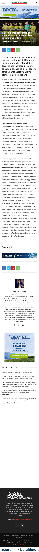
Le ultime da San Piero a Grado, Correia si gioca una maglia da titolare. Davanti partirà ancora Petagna (18, 377)
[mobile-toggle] (3, 2)
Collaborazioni (15, 535)
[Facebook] (4, 50)
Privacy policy (19, 537)
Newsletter (24, 535)
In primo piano (6, 29)
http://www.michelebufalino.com (19, 294)
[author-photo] (19, 288)
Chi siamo (6, 535)
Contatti (31, 535)
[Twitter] (9, 50)
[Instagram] (19, 325)
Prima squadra (20, 29)
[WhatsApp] (18, 50)
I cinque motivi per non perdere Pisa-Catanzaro (17, 372)
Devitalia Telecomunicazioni (24, 545)
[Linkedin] (23, 325)
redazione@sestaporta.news (23, 520)
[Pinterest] (13, 50)
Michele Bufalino (11, 41)
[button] (36, 2)
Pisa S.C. (13, 29)
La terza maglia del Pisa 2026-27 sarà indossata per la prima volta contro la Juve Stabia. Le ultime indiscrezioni (19, 393)
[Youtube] (22, 525)
